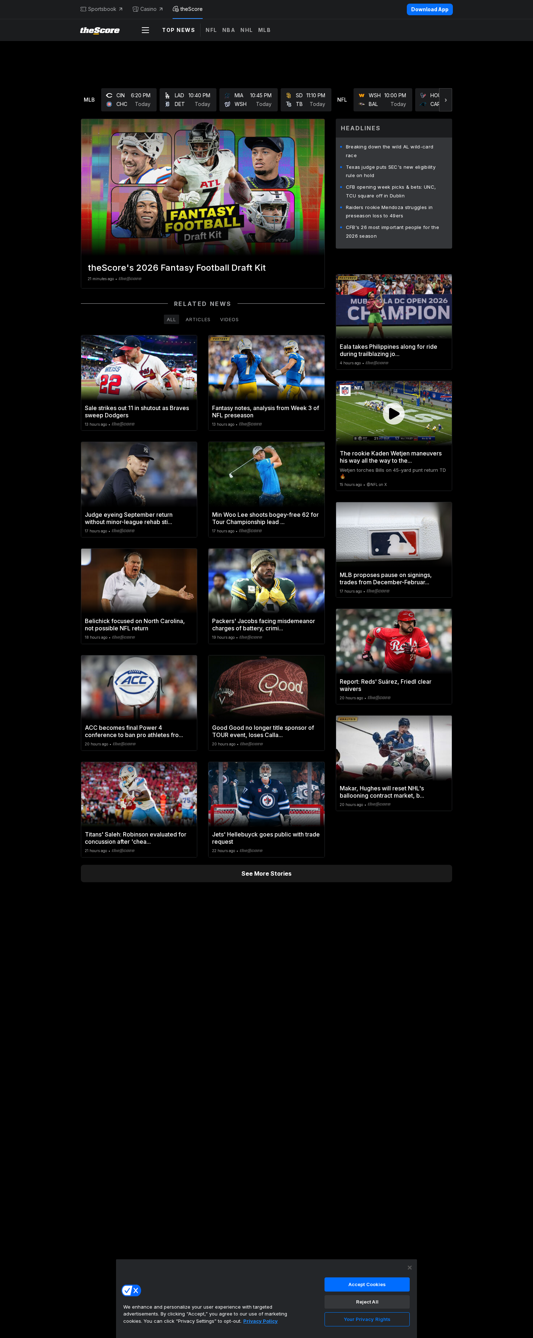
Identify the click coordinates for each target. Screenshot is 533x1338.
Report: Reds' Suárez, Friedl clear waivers (385, 685)
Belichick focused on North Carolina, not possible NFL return (135, 624)
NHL (246, 30)
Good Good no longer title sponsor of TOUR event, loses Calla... (263, 731)
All (171, 319)
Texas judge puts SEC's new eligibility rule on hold (390, 171)
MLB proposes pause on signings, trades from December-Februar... (386, 578)
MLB (264, 30)
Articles (198, 319)
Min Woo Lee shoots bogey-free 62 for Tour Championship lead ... (265, 518)
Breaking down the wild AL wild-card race (390, 151)
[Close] (410, 1267)
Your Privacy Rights (367, 1319)
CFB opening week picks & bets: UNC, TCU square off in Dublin (391, 191)
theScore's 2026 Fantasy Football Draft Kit (177, 267)
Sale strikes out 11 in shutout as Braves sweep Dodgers (137, 411)
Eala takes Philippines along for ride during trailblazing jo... (388, 350)
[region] (266, 1298)
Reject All (367, 1302)
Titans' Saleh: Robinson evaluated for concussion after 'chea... (135, 838)
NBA (229, 30)
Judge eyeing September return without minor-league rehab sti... (129, 518)
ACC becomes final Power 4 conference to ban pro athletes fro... (134, 731)
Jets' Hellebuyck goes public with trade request (266, 838)
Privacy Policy (260, 1321)
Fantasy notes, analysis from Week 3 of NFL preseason (265, 411)
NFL (211, 30)
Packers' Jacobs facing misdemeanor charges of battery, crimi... (263, 624)
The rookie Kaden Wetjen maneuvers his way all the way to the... (391, 457)
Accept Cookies (367, 1284)
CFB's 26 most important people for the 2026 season (392, 231)
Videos (229, 319)
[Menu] (145, 30)
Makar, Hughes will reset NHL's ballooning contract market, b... (382, 792)
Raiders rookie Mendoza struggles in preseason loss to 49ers (389, 211)
